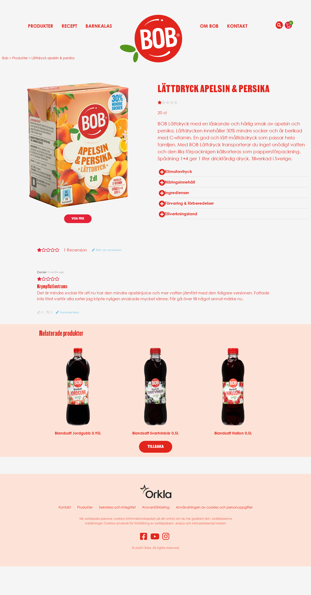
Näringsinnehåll (180, 182)
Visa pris (78, 218)
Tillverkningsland (181, 213)
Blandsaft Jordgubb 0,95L (78, 433)
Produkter (40, 26)
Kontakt (237, 26)
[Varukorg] (288, 25)
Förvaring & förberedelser (189, 203)
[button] (233, 171)
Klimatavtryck (178, 171)
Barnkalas (98, 26)
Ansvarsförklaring (155, 507)
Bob (5, 58)
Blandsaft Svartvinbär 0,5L (155, 433)
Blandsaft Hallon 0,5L (233, 433)
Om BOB (209, 26)
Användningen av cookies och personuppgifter (214, 507)
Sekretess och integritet (117, 507)
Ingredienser (177, 192)
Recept (69, 26)
